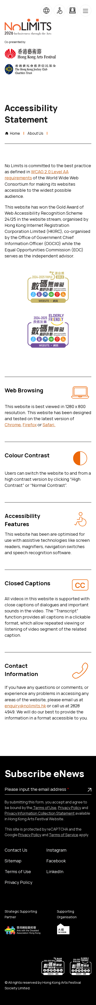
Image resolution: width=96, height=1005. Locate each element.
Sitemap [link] (13, 861)
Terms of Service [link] (63, 834)
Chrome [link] (13, 424)
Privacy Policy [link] (69, 807)
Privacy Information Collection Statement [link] (40, 813)
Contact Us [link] (16, 850)
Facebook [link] (56, 861)
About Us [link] (35, 133)
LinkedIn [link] (54, 871)
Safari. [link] (49, 424)
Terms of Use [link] (44, 807)
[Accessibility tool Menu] (59, 10)
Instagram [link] (56, 850)
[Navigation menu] (85, 10)
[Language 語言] (46, 10)
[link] (33, 54)
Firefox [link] (30, 424)
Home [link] (15, 133)
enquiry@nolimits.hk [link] (25, 706)
